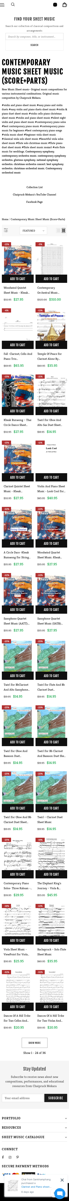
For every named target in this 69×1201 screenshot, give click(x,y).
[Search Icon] (13, 4)
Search (34, 45)
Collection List (34, 187)
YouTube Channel (46, 194)
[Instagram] (12, 1157)
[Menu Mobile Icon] (2, 4)
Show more (35, 1042)
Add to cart (17, 279)
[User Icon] (55, 5)
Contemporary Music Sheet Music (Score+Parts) (38, 219)
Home (5, 219)
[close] (62, 1180)
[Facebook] (5, 1157)
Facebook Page (34, 202)
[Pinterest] (19, 1157)
